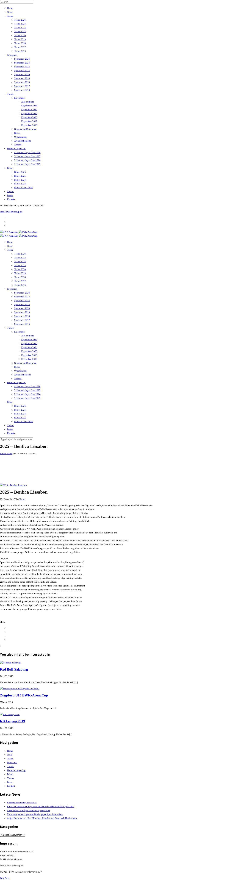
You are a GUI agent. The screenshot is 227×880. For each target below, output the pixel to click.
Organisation (20, 136)
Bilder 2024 (20, 179)
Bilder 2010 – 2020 (23, 187)
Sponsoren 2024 (22, 66)
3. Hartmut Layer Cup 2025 (27, 156)
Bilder (10, 168)
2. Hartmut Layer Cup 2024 (27, 160)
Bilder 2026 (20, 172)
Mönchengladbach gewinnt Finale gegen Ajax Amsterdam (35, 814)
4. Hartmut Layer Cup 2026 (27, 152)
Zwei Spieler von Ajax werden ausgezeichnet (28, 810)
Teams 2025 (20, 23)
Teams (10, 16)
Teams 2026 (20, 19)
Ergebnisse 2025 (29, 109)
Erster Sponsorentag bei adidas (22, 802)
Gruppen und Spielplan (25, 129)
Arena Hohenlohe (22, 140)
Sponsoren (12, 55)
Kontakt (11, 199)
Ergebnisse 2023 (29, 117)
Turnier (10, 94)
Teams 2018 (20, 43)
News (9, 12)
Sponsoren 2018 (22, 82)
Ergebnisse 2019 (29, 121)
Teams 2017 (20, 47)
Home (10, 8)
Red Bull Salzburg (14, 669)
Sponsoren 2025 (22, 62)
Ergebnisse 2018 (29, 125)
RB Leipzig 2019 (12, 721)
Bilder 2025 (20, 176)
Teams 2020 (20, 35)
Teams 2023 (20, 31)
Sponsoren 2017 (22, 86)
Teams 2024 (20, 27)
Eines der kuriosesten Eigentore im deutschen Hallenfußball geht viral (40, 806)
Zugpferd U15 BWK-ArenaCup (24, 695)
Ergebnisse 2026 (29, 105)
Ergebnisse (19, 97)
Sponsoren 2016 (22, 90)
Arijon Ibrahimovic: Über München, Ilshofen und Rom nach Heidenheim (42, 818)
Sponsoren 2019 (22, 78)
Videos (10, 191)
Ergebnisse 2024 (29, 113)
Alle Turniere (27, 101)
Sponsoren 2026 (22, 58)
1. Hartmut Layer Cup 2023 (27, 164)
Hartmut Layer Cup (16, 148)
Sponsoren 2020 (22, 74)
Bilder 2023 (20, 183)
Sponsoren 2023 (22, 70)
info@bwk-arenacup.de (11, 211)
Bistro (17, 133)
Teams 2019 (20, 39)
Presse (10, 195)
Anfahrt (17, 144)
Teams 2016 (20, 51)
